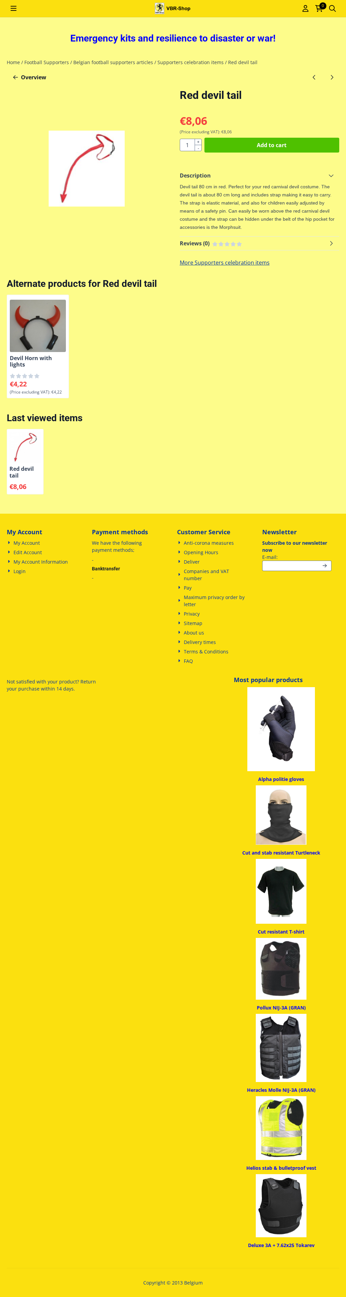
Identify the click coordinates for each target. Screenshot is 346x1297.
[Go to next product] (331, 77)
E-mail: (296, 556)
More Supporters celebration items (225, 262)
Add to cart (272, 145)
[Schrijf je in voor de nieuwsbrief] (325, 566)
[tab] (259, 175)
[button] (13, 8)
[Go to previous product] (314, 77)
